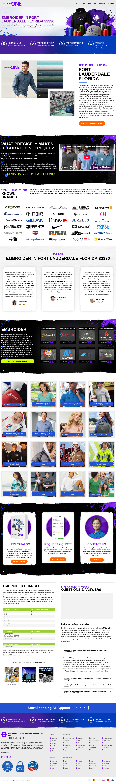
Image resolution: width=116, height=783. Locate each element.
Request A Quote (58, 544)
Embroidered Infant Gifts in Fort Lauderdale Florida (14, 433)
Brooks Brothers (69, 738)
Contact (54, 743)
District (92, 745)
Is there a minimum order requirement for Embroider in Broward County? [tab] (86, 679)
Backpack (93, 763)
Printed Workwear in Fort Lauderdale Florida (72, 463)
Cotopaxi (105, 750)
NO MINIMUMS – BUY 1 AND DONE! (28, 174)
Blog (53, 768)
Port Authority (81, 745)
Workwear (106, 763)
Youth (79, 768)
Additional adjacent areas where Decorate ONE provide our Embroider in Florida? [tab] (85, 692)
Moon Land (46, 682)
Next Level (106, 740)
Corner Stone (107, 743)
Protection (106, 768)
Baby (66, 761)
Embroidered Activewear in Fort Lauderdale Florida (14, 463)
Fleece (79, 763)
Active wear (106, 766)
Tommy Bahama (94, 750)
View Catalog (19, 544)
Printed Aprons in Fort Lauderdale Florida (43, 493)
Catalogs (54, 740)
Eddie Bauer (68, 745)
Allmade (92, 738)
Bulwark (92, 743)
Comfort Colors (69, 743)
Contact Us (96, 544)
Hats (66, 766)
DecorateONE (9, 780)
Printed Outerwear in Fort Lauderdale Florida (43, 463)
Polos (66, 768)
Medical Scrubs (94, 766)
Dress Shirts (106, 761)
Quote (53, 745)
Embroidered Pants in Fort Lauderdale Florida (72, 493)
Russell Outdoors (108, 745)
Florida (53, 766)
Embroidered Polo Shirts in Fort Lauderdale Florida (72, 404)
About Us (54, 738)
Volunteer (106, 747)
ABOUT (83, 4)
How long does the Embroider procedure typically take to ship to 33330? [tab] (87, 685)
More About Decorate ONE (92, 123)
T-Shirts (79, 761)
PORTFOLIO (102, 4)
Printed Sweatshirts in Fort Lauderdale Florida (101, 404)
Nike (78, 743)
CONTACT (111, 4)
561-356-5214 (16, 738)
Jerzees (83, 189)
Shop (53, 748)
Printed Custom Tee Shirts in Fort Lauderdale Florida (43, 404)
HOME (76, 4)
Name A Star (29, 682)
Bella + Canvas (94, 740)
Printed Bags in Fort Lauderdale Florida (101, 434)
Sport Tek (80, 747)
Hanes (66, 747)
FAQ (95, 4)
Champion (72, 189)
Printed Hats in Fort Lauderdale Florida (14, 405)
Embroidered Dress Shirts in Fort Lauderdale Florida (43, 433)
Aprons (92, 768)
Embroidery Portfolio (17, 361)
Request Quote (58, 559)
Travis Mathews (107, 738)
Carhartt (77, 189)
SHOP (89, 4)
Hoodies (92, 761)
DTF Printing (55, 763)
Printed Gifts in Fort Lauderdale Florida (72, 434)
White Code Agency (25, 780)
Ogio (66, 750)
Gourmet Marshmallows (11, 683)
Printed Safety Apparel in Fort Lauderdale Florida (101, 463)
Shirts (79, 766)
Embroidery (55, 761)
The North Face (81, 750)
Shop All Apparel (95, 494)
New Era (79, 740)
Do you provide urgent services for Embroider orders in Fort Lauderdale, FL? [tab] (85, 650)
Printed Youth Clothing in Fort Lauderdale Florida (14, 493)
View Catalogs (19, 562)
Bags (66, 763)
